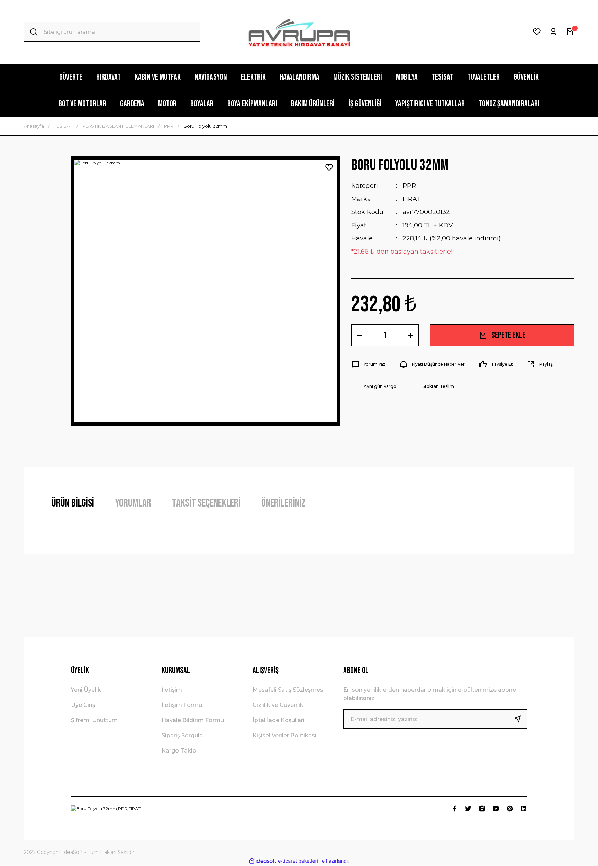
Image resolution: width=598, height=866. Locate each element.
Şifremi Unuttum (94, 720)
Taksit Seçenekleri (206, 503)
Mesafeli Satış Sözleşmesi (289, 689)
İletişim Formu (182, 705)
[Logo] (299, 32)
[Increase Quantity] (410, 335)
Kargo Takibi (180, 750)
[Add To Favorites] (329, 167)
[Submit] (520, 719)
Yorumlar (133, 503)
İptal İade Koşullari (279, 720)
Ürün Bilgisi (73, 503)
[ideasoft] (263, 861)
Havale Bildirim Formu (193, 720)
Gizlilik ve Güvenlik (278, 705)
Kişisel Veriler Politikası (284, 735)
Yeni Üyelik (86, 689)
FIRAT (411, 199)
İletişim (172, 689)
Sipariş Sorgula (182, 735)
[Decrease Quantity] (359, 335)
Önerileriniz (283, 503)
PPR (409, 186)
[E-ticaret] (298, 861)
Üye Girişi (84, 705)
